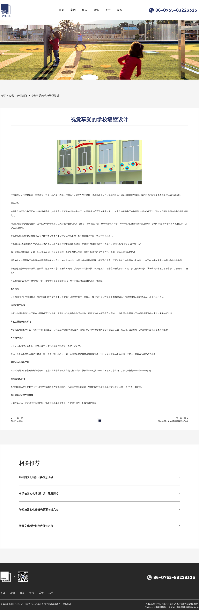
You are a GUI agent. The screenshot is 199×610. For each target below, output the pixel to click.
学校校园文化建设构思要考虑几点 (38, 509)
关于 (108, 10)
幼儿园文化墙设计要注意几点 (36, 477)
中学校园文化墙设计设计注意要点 (38, 493)
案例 (73, 10)
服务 (84, 10)
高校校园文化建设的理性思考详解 (173, 421)
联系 (119, 10)
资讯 (96, 10)
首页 (61, 10)
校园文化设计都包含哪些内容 (36, 525)
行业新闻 (22, 95)
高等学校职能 (17, 421)
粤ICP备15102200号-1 (52, 604)
